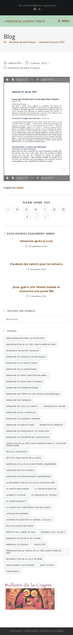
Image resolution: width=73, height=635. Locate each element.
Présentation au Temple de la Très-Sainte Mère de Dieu (34, 551)
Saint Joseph (47, 565)
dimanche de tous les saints (22, 406)
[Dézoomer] (32, 80)
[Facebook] (35, 9)
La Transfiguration (45, 488)
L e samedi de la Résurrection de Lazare (28, 507)
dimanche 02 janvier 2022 (51, 42)
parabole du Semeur (17, 544)
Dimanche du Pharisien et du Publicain (27, 431)
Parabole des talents (53, 532)
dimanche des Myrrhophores (22, 387)
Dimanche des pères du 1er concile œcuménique (33, 394)
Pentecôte (40, 544)
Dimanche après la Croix (36, 241)
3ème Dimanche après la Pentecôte (25, 338)
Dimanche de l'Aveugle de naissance (26, 356)
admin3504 (14, 63)
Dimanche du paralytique (20, 424)
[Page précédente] (7, 80)
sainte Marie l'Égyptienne (20, 565)
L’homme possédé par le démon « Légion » (29, 519)
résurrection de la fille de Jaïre (24, 559)
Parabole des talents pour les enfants (36, 264)
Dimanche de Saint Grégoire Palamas (26, 375)
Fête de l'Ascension (17, 451)
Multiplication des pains (20, 526)
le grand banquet (16, 501)
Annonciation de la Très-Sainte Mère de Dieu (31, 344)
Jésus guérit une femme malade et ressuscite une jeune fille (36, 289)
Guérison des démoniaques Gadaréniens (28, 476)
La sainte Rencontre (17, 488)
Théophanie (12, 571)
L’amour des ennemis (17, 513)
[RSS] (38, 9)
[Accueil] (5, 42)
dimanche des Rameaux (18, 400)
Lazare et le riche (16, 495)
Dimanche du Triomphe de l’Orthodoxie (28, 437)
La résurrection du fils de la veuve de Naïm (30, 482)
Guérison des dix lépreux (20, 470)
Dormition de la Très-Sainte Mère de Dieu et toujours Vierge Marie (36, 444)
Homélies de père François (24, 67)
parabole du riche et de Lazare (23, 538)
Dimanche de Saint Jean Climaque (24, 381)
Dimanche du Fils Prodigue (21, 412)
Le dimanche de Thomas (44, 495)
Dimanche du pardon (51, 424)
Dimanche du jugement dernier (23, 418)
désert (20, 188)
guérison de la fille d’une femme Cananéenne (31, 464)
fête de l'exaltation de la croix (23, 458)
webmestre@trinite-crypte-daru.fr (39, 5)
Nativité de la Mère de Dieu (21, 532)
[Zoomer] (37, 80)
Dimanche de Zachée (54, 406)
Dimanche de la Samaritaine (21, 369)
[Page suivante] (13, 80)
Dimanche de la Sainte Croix (21, 363)
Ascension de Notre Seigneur (22, 350)
